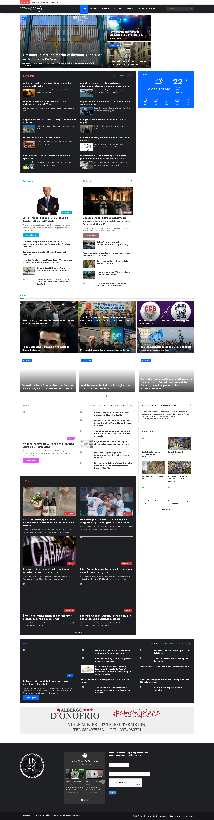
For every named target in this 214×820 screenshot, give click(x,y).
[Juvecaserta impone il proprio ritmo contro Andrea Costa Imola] (107, 340)
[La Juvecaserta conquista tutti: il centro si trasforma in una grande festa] (49, 314)
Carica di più (78, 632)
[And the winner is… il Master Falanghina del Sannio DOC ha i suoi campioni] (107, 374)
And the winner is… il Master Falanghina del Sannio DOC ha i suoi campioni (105, 387)
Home (84, 9)
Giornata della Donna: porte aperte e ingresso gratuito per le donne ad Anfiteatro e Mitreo (104, 157)
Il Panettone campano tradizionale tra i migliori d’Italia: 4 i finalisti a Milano (165, 680)
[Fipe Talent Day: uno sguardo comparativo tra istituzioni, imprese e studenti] (81, 452)
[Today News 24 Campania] (31, 9)
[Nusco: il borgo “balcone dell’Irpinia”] (153, 492)
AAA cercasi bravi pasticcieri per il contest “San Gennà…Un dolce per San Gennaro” (112, 690)
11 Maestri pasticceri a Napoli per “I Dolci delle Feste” (172, 651)
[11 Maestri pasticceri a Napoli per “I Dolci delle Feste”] (141, 650)
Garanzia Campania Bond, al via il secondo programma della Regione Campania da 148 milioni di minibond (47, 244)
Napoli (93, 9)
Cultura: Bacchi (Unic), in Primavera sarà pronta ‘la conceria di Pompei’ (53, 269)
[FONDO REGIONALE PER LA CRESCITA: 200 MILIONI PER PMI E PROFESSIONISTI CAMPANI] (24, 279)
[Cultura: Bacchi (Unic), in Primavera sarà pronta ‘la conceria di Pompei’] (29, 271)
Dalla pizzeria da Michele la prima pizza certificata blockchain (45, 682)
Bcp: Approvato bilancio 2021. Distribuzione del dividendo (44, 253)
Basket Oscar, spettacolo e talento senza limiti (107, 323)
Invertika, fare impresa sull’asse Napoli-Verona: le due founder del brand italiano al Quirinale (47, 261)
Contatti (153, 9)
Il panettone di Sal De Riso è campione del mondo (171, 659)
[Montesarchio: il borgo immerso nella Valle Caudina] (179, 467)
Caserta (129, 9)
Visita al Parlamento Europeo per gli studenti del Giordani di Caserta (48, 445)
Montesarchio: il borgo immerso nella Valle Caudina (177, 478)
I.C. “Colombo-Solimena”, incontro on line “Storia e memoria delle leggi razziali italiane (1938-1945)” (113, 465)
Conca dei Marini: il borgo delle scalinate (178, 502)
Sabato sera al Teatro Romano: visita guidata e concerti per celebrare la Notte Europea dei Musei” (106, 221)
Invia (112, 792)
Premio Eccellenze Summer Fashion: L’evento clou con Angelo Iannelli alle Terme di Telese (47, 387)
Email (111, 770)
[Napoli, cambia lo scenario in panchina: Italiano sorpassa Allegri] (86, 111)
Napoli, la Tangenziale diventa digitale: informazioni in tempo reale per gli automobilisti (105, 84)
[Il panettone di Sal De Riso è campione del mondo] (141, 658)
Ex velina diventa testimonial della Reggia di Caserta (112, 262)
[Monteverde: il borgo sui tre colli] (153, 467)
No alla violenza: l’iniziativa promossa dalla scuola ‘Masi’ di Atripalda (111, 413)
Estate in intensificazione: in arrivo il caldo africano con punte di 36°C (44, 103)
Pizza (165, 643)
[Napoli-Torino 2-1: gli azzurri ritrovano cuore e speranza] (29, 165)
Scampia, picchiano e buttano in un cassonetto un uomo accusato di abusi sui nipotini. (75, 781)
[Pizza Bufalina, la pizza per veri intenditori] (141, 687)
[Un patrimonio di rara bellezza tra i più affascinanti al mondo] (29, 129)
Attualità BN (27, 19)
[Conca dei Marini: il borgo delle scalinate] (179, 492)
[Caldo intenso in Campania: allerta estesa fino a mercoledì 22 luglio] (29, 93)
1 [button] (106, 396)
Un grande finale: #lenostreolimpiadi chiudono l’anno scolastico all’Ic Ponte (111, 442)
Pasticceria (157, 643)
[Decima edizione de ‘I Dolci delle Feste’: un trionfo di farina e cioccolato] (82, 650)
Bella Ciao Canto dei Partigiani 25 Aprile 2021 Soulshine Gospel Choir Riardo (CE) (94, 781)
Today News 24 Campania (85, 761)
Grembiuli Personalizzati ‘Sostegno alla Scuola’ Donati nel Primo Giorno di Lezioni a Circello (113, 423)
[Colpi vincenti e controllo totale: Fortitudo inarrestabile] (165, 314)
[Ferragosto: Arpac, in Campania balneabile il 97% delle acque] (84, 283)
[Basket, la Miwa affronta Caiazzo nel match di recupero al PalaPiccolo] (165, 340)
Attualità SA (115, 45)
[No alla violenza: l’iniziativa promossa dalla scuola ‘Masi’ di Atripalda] (81, 412)
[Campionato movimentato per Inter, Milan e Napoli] (86, 129)
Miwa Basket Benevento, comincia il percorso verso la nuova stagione (169, 35)
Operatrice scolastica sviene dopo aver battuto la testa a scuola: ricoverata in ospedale (112, 433)
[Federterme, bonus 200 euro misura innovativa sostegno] (89, 275)
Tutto (115, 76)
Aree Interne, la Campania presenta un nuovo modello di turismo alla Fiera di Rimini (108, 254)
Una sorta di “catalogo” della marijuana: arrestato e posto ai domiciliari (127, 35)
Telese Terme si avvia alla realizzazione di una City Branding (112, 243)
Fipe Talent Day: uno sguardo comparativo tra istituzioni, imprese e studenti (111, 455)
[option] (107, 41)
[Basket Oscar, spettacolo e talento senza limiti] (107, 314)
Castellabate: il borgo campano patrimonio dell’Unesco (151, 454)
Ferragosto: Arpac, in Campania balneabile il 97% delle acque (111, 284)
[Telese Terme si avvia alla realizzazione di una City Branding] (89, 244)
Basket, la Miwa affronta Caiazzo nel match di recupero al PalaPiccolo (165, 348)
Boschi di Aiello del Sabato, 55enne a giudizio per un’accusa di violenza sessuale (172, 61)
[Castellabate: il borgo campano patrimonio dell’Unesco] (153, 443)
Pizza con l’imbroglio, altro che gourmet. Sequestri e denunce (113, 659)
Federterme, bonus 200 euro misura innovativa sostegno (113, 273)
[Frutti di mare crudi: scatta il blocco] (29, 144)
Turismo (87, 181)
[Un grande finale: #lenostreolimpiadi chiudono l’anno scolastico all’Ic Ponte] (86, 444)
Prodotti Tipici (173, 643)
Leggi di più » (31, 235)
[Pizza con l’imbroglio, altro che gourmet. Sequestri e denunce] (82, 658)
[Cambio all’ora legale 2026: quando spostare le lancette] (86, 147)
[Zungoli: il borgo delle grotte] (179, 443)
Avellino (118, 9)
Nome (111, 761)
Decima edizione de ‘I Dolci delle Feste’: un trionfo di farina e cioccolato (113, 651)
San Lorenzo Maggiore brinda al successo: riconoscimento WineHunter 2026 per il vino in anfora (58, 56)
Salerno (141, 9)
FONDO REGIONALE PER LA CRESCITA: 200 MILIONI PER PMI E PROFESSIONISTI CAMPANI (53, 281)
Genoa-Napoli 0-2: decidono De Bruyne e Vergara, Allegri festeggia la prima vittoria (104, 521)
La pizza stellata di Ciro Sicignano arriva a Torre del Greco (105, 680)
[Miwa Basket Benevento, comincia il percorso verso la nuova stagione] (173, 28)
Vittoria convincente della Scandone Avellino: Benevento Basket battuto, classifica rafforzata (48, 347)
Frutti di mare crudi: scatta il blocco (41, 137)
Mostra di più (166, 509)
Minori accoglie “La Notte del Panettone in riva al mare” (165, 666)
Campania (122, 76)
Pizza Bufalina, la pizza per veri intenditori (168, 688)
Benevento (105, 9)
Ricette (181, 643)
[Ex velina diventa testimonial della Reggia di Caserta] (89, 264)
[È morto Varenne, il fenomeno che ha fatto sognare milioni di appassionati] (129, 55)
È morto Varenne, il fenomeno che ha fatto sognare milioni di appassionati (57, 2)
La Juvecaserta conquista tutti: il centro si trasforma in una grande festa (46, 322)
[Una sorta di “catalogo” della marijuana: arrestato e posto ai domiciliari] (129, 28)
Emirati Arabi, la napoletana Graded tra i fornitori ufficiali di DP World (46, 219)
